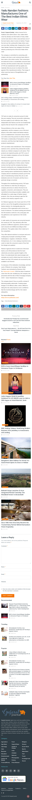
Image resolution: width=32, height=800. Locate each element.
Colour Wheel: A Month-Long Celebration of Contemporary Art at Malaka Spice (19, 653)
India (13, 750)
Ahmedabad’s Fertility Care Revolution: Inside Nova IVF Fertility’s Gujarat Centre (19, 629)
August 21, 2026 (14, 95)
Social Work (25, 746)
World (24, 761)
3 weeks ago (13, 657)
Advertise (10, 788)
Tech (23, 754)
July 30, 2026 (19, 106)
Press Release (15, 762)
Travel (23, 756)
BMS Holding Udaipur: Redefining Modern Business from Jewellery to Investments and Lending (15, 430)
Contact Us (18, 788)
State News (25, 751)
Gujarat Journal (13, 796)
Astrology (4, 746)
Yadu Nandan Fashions (11, 301)
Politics (14, 760)
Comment (4, 546)
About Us (3, 788)
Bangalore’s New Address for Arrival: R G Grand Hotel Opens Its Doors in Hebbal (15, 461)
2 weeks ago (13, 633)
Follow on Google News (7, 790)
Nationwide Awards (9, 271)
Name (3, 567)
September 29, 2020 (21, 23)
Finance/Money (5, 762)
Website (3, 581)
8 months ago (13, 642)
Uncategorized (26, 758)
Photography (15, 758)
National (14, 755)
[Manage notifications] (28, 796)
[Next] (17, 111)
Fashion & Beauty (8, 392)
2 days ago (12, 610)
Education (4, 754)
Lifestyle (14, 753)
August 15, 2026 (5, 101)
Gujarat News (15, 744)
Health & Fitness (14, 747)
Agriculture (4, 742)
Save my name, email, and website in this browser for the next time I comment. (17, 590)
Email (3, 574)
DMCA (24, 788)
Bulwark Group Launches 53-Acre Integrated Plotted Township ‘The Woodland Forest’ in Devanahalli (13, 492)
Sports (24, 749)
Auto (2, 749)
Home (2, 7)
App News (4, 744)
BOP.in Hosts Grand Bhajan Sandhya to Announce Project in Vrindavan (20, 83)
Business (7, 7)
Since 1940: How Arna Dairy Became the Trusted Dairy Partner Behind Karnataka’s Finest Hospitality (15, 525)
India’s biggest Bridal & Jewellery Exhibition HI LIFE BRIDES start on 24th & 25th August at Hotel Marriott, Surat (19, 91)
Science (24, 744)
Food (13, 742)
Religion (24, 742)
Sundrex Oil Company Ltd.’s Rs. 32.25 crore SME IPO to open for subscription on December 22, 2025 (19, 638)
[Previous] (14, 111)
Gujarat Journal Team (8, 23)
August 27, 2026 (14, 86)
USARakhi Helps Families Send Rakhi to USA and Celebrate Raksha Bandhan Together (19, 693)
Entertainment (5, 756)
